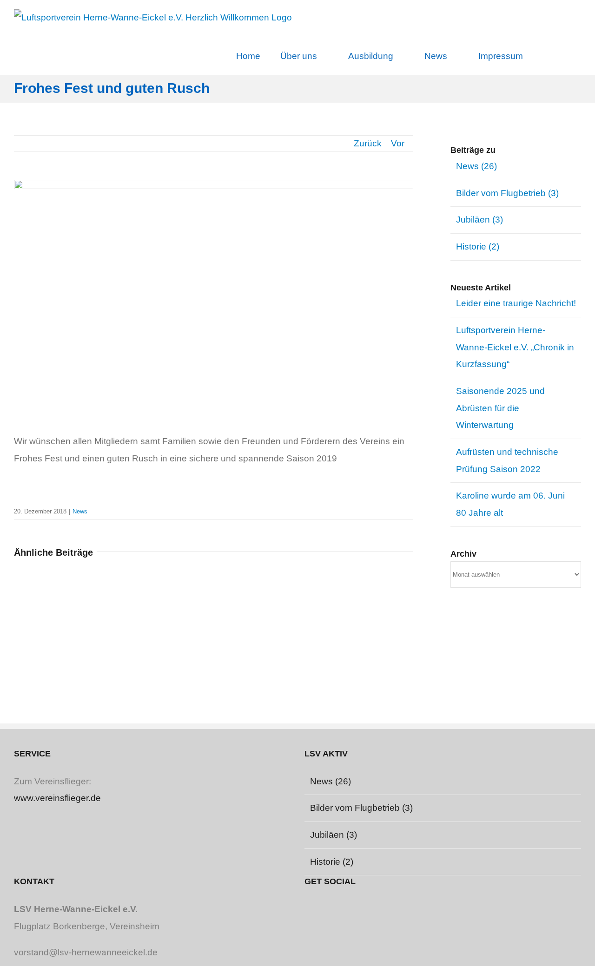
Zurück (368, 143)
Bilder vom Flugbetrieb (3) (507, 193)
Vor (397, 143)
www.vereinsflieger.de (57, 798)
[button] (557, 55)
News (80, 511)
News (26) (476, 166)
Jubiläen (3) (479, 219)
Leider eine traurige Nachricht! (516, 303)
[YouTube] (309, 908)
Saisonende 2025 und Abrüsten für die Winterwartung (500, 408)
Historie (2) (477, 246)
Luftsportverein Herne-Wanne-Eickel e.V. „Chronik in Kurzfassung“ (515, 347)
